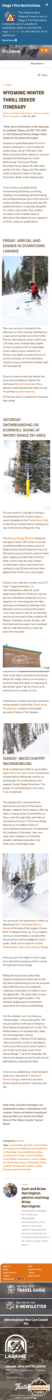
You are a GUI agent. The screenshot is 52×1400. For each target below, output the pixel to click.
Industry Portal (35, 1269)
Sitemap (6, 1276)
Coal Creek (27, 773)
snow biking (9, 1159)
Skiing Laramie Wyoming (16, 1169)
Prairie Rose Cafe (38, 520)
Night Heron (10, 773)
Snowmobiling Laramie (29, 1152)
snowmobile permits (20, 1145)
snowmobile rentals (14, 1155)
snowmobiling (22, 1148)
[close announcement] (47, 5)
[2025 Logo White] (12, 51)
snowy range (39, 1159)
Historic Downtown (25, 384)
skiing (38, 1166)
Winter (20, 1140)
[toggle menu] (44, 50)
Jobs (30, 1266)
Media (5, 1269)
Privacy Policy (34, 1276)
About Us (7, 1266)
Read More (8, 40)
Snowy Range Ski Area (21, 538)
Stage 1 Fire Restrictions (21, 5)
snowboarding (34, 1155)
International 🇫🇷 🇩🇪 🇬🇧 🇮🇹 (14, 1279)
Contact (31, 1273)
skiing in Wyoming (28, 1162)
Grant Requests (9, 1273)
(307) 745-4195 (15, 1377)
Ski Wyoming (10, 1162)
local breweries (25, 391)
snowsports (24, 1159)
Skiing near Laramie (23, 1166)
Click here (15, 31)
